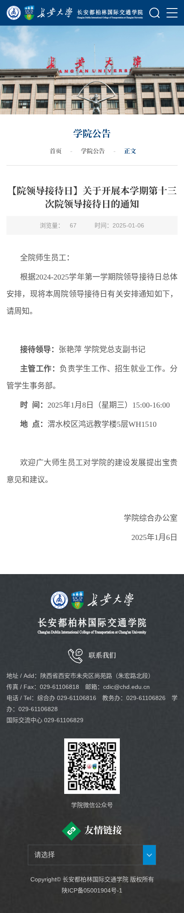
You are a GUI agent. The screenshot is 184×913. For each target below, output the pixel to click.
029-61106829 (63, 720)
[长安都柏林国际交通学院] (110, 12)
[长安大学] (39, 12)
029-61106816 (76, 697)
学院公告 (93, 150)
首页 (56, 150)
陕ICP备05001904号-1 (92, 890)
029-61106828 (38, 709)
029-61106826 (146, 697)
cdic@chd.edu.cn (126, 686)
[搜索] (154, 12)
